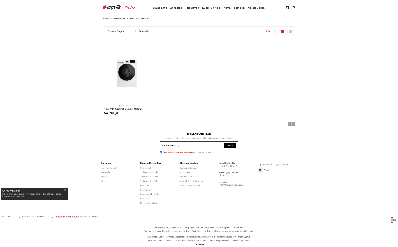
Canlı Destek (145, 168)
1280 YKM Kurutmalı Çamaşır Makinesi (123, 109)
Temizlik (239, 7)
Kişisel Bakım (256, 7)
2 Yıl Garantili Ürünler (149, 176)
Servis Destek (146, 190)
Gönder (230, 145)
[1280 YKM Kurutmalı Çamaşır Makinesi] (127, 73)
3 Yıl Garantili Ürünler (149, 181)
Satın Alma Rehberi (187, 168)
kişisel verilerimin (185, 152)
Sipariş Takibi (185, 172)
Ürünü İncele (138, 77)
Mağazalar (105, 172)
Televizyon (192, 7)
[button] (119, 105)
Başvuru (104, 181)
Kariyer (104, 176)
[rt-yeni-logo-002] (381, 220)
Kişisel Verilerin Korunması (191, 185)
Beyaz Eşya (160, 7)
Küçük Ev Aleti (211, 7)
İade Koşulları (185, 176)
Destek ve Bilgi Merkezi (150, 194)
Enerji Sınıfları (146, 185)
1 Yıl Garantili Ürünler (149, 172)
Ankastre (176, 7)
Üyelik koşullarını (169, 152)
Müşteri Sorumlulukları (150, 203)
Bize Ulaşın (145, 198)
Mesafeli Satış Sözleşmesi (191, 181)
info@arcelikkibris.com (232, 185)
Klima (227, 7)
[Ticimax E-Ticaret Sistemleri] (199, 244)
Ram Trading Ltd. (108, 168)
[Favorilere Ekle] (127, 77)
